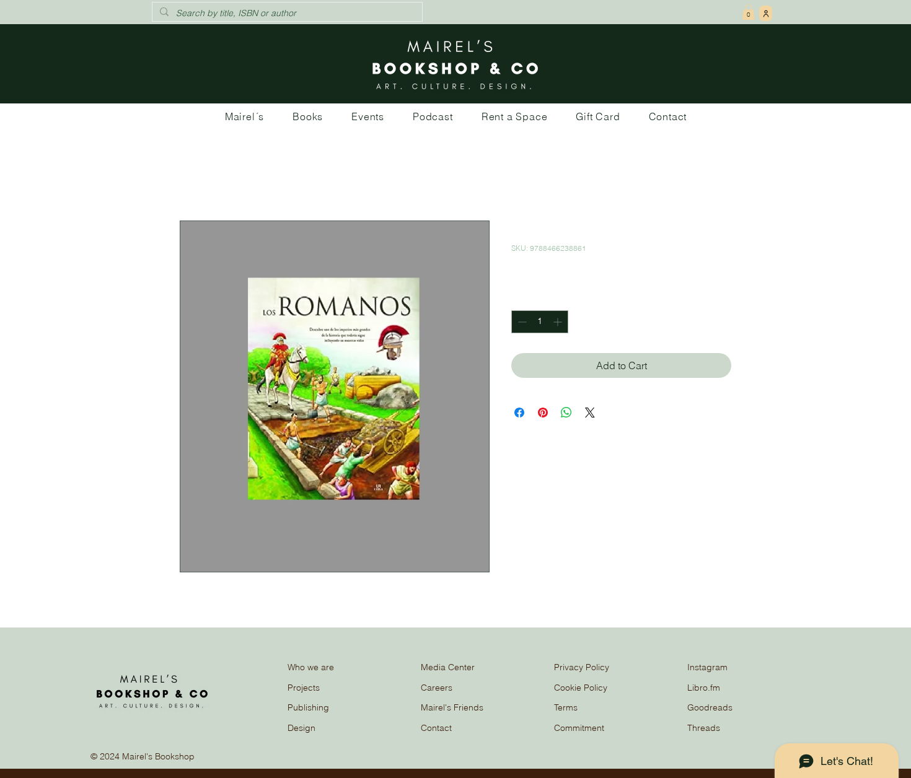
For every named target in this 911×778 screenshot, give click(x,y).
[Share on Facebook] (519, 412)
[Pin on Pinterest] (542, 412)
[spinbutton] (540, 322)
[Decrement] (521, 322)
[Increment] (558, 322)
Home (193, 176)
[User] (765, 13)
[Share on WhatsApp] (566, 412)
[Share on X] (590, 412)
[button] (748, 12)
